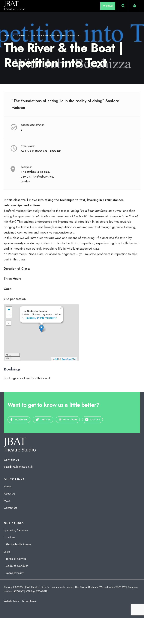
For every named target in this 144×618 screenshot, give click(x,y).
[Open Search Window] (123, 6)
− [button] (9, 315)
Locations (9, 537)
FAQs (7, 501)
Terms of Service (16, 559)
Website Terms (11, 601)
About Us (9, 494)
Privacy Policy (29, 601)
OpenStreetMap (69, 358)
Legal (7, 552)
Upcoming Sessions (16, 530)
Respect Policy (15, 573)
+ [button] (9, 309)
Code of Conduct (17, 566)
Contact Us (10, 508)
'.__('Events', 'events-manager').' (39, 317)
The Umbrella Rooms (18, 544)
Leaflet (55, 358)
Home (7, 35)
